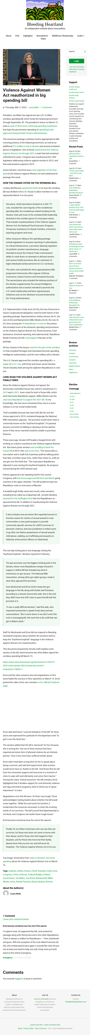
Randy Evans (74, 178)
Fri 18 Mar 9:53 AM (22, 957)
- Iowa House (74, 414)
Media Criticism (74, 366)
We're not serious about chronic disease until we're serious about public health (76, 268)
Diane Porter (73, 308)
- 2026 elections (74, 393)
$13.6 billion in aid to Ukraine (26, 146)
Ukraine (41, 881)
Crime (15, 874)
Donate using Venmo (76, 92)
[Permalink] (3, 107)
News (71, 369)
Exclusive (72, 360)
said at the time (31, 451)
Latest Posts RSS (36, 1025)
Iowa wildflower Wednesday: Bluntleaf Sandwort (76, 190)
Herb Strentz (73, 215)
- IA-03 (71, 408)
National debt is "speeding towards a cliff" (76, 156)
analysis (12, 871)
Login (76, 61)
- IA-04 (71, 411)
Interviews (73, 363)
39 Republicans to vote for (34, 323)
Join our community (41, 999)
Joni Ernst (30, 878)
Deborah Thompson (76, 276)
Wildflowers (73, 372)
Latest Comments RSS (52, 1025)
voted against (31, 338)
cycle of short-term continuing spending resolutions (33, 126)
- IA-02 (71, 405)
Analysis (72, 353)
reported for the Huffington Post (17, 498)
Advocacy (72, 350)
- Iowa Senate (74, 417)
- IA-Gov (72, 396)
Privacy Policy (28, 1028)
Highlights (28, 36)
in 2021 (15, 392)
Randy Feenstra (23, 881)
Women (49, 881)
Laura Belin (33, 107)
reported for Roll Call (31, 188)
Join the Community (76, 67)
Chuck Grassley (38, 871)
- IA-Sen (72, 399)
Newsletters (42, 36)
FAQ (17, 36)
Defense (23, 874)
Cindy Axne (52, 871)
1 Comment (46, 107)
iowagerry (7, 957)
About (8, 36)
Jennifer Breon (74, 234)
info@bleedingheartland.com (75, 1002)
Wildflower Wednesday (62, 36)
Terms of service (40, 1028)
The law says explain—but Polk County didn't (76, 173)
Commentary (74, 357)
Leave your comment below (16, 919)
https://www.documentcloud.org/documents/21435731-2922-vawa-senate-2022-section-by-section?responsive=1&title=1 (29, 665)
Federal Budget (35, 874)
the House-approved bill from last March (35, 478)
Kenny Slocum (74, 195)
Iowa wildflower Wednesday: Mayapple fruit (75, 302)
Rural (34, 881)
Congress (7, 874)
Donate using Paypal (76, 101)
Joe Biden (20, 878)
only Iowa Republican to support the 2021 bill (23, 399)
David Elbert (73, 161)
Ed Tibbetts (73, 290)
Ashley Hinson (23, 871)
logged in (19, 978)
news (12, 881)
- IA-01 (71, 402)
